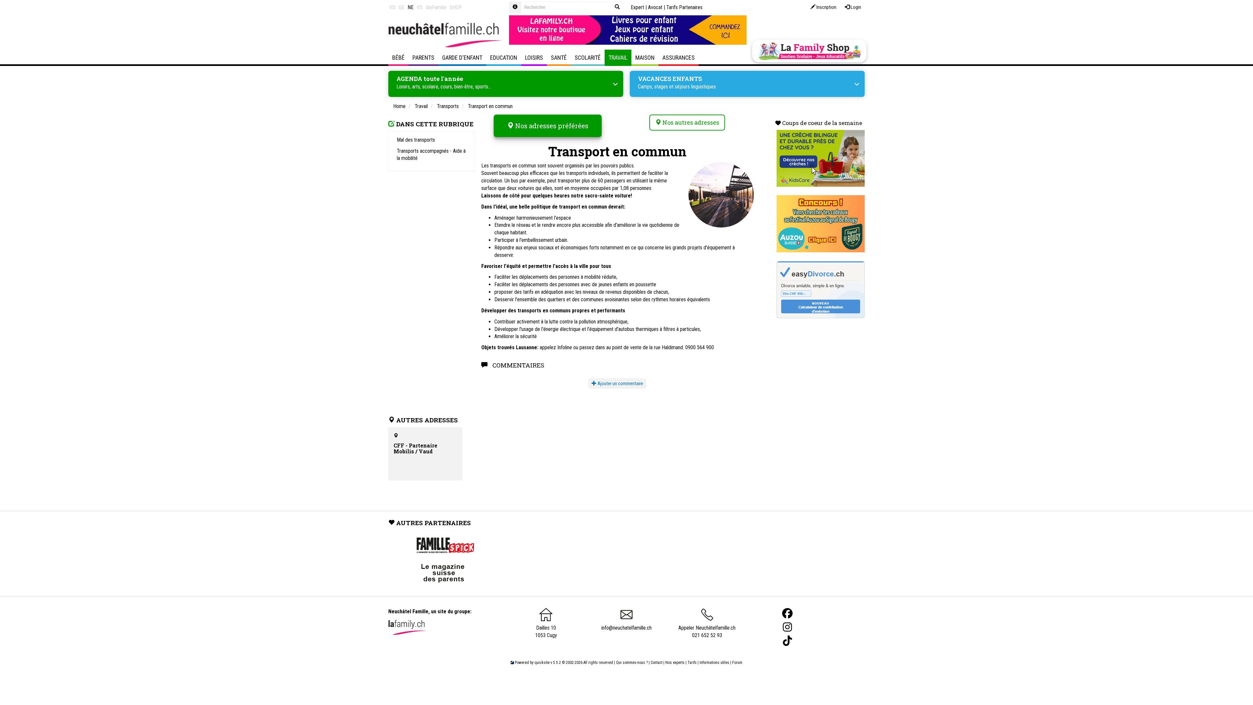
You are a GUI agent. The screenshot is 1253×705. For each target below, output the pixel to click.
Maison (645, 57)
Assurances (678, 57)
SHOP (456, 7)
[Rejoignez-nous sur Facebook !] (787, 613)
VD (392, 7)
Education (503, 57)
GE (401, 7)
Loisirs (534, 57)
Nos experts (675, 662)
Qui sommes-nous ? (632, 662)
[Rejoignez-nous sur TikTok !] (787, 641)
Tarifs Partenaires (684, 7)
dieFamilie (436, 7)
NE (410, 7)
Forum (737, 662)
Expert (637, 7)
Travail (618, 57)
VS (420, 7)
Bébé (398, 57)
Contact (656, 662)
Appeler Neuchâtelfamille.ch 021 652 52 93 (706, 631)
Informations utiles (714, 662)
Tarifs (692, 662)
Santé (559, 57)
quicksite (541, 662)
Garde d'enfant (462, 57)
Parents (423, 57)
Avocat (655, 7)
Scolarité (588, 57)
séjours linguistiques (695, 87)
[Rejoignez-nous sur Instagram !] (787, 627)
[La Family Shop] (809, 50)
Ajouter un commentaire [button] (619, 383)
